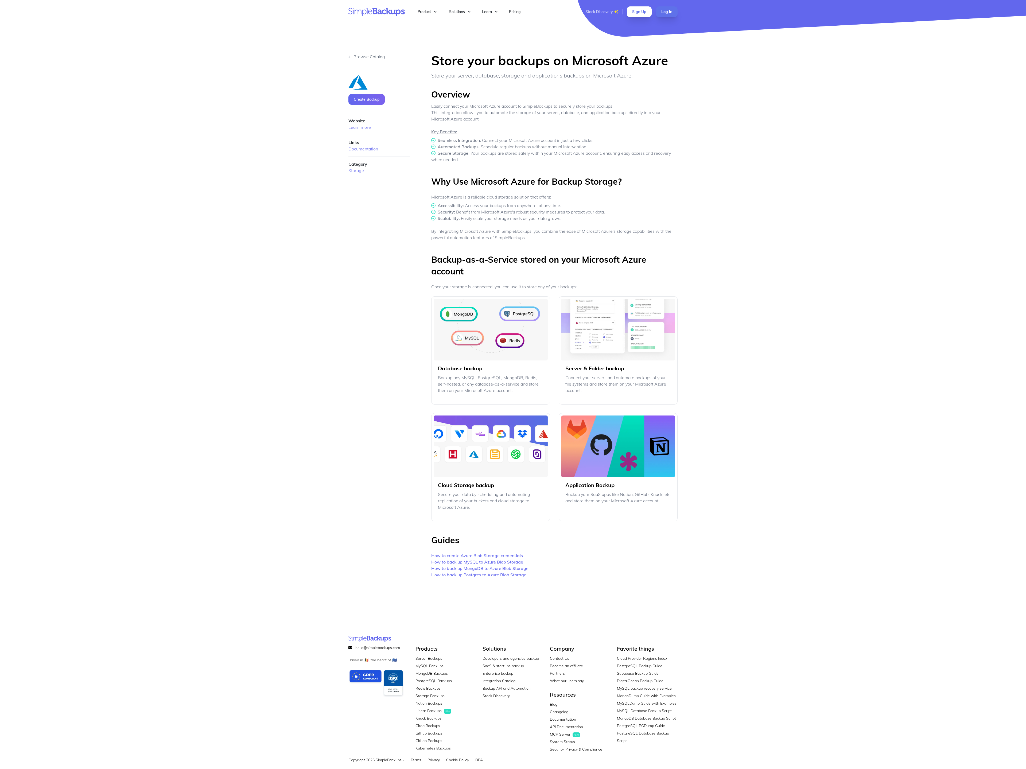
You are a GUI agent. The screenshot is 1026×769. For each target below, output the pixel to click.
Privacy (434, 760)
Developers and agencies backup (511, 658)
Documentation (363, 149)
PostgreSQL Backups (433, 680)
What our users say (567, 680)
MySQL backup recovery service (644, 688)
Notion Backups (428, 703)
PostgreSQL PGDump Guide (641, 725)
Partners (557, 673)
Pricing (515, 11)
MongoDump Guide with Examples (646, 695)
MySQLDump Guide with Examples (647, 703)
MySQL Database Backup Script (644, 710)
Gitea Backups (427, 725)
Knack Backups (428, 718)
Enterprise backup (498, 673)
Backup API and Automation (507, 688)
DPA (479, 760)
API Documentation (566, 726)
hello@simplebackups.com (377, 647)
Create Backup (366, 99)
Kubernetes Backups (433, 748)
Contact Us (559, 658)
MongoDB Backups (431, 673)
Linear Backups (432, 710)
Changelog (559, 711)
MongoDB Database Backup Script (646, 718)
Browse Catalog (369, 56)
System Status (562, 741)
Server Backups (428, 658)
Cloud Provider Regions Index (642, 658)
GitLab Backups (428, 740)
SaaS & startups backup (503, 665)
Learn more (359, 127)
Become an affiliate (566, 665)
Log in (666, 11)
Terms (416, 760)
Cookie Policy (457, 760)
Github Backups (428, 733)
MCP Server (564, 734)
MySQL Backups (429, 665)
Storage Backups (430, 695)
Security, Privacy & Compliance (576, 749)
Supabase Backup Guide (638, 673)
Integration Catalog (499, 680)
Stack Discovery (599, 11)
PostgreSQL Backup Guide (639, 665)
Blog (553, 704)
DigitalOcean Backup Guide (640, 680)
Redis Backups (428, 688)
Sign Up (639, 11)
